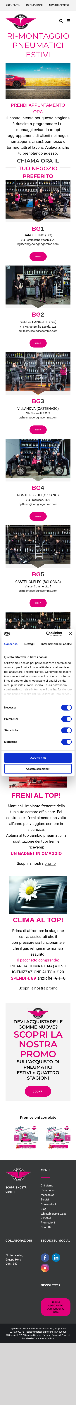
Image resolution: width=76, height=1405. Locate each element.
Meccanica (47, 1195)
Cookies (56, 1335)
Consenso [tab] (11, 643)
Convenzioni (48, 1204)
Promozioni (48, 1222)
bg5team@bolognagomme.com (38, 590)
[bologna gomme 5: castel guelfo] (38, 526)
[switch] (66, 719)
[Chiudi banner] (70, 633)
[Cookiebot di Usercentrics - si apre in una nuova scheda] (47, 633)
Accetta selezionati (38, 768)
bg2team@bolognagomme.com (38, 331)
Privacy (46, 1335)
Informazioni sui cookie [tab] (56, 643)
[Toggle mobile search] (61, 21)
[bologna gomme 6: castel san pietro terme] (38, 613)
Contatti (46, 1227)
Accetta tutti (38, 758)
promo (50, 863)
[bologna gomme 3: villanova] (38, 353)
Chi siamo (47, 1185)
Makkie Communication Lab (40, 1338)
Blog (43, 1209)
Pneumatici (48, 1190)
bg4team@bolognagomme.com (38, 504)
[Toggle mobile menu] (68, 21)
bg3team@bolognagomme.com (38, 417)
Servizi (45, 1199)
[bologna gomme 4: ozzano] (38, 440)
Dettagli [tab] (29, 643)
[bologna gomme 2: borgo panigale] (38, 266)
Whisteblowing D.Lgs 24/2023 (53, 1216)
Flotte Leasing (14, 1255)
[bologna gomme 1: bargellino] (38, 181)
